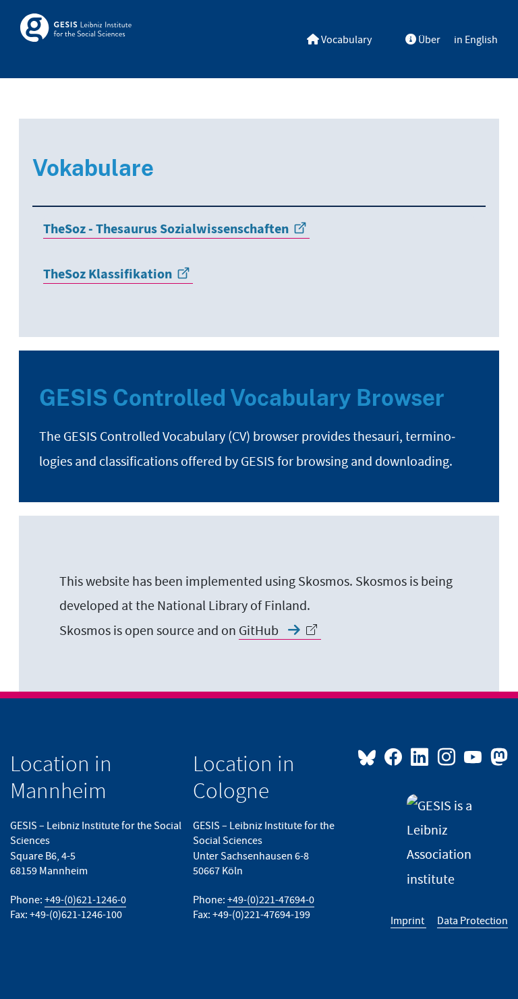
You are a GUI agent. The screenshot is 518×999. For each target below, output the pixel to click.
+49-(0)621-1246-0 (85, 900)
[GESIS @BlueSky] (369, 756)
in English (476, 40)
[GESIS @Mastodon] (497, 756)
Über (428, 40)
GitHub (260, 631)
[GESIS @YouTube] (474, 756)
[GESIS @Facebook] (394, 756)
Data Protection (472, 921)
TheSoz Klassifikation (107, 274)
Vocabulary (345, 40)
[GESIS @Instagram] (447, 756)
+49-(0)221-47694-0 (270, 900)
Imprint (408, 921)
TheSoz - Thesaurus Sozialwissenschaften (166, 229)
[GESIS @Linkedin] (420, 756)
